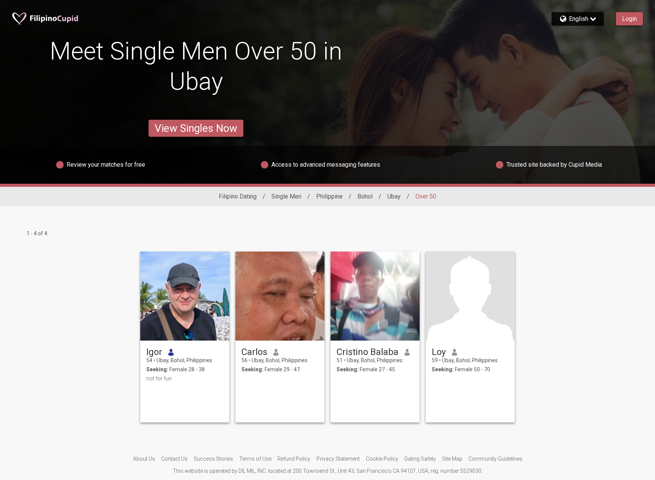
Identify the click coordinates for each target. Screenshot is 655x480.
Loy (439, 352)
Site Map (452, 459)
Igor (154, 352)
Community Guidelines (495, 459)
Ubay (394, 196)
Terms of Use (255, 459)
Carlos (254, 352)
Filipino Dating (238, 196)
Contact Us (174, 459)
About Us (144, 459)
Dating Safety (420, 459)
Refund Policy (293, 459)
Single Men (286, 196)
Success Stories (213, 459)
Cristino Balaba (367, 352)
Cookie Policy (382, 459)
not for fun (159, 378)
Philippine (329, 196)
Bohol (365, 196)
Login (629, 18)
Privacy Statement (338, 459)
